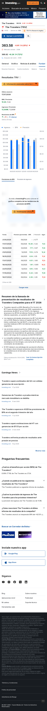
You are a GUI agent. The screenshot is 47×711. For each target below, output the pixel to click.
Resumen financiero (8, 69)
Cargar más (23, 287)
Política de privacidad (9, 690)
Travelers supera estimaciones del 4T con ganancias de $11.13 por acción (20, 425)
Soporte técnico (31, 602)
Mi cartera (5, 602)
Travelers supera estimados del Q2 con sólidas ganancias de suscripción (22, 382)
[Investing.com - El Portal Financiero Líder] (12, 3)
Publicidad (29, 598)
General (5, 64)
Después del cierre (10, 58)
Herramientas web (8, 607)
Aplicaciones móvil (8, 598)
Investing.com (6, 387)
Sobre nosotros (31, 593)
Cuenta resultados (23, 69)
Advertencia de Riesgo (9, 697)
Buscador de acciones (20, 8)
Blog (3, 593)
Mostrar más (40, 451)
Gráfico (14, 64)
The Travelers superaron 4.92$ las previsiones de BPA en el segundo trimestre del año (23, 410)
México (34, 8)
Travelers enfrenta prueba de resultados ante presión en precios (22, 439)
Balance (34, 69)
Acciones (5, 8)
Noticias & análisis (28, 64)
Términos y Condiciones (9, 683)
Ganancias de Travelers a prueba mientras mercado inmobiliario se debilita (20, 396)
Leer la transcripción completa (34, 358)
